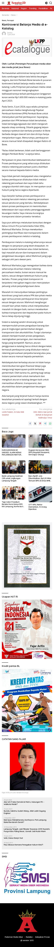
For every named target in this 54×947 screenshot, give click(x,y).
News (4, 20)
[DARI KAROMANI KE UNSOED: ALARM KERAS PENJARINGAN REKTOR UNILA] (13, 441)
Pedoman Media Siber (14, 937)
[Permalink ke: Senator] (4, 33)
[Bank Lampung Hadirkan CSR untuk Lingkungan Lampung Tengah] (13, 467)
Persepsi (10, 20)
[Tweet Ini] (35, 423)
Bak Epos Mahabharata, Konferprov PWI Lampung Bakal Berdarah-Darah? (25, 821)
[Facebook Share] (30, 423)
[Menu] (3, 3)
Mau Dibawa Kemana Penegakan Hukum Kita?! (23, 845)
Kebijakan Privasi (42, 937)
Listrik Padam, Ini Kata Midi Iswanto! (13, 412)
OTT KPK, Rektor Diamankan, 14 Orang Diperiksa (38, 506)
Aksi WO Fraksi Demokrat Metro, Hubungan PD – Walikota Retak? (24, 803)
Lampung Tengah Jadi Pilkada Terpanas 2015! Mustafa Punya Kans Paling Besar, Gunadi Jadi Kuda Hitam (27, 830)
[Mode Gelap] (46, 3)
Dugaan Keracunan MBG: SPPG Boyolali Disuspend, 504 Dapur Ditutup (39, 452)
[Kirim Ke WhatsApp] (50, 423)
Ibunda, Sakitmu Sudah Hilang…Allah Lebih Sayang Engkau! (25, 812)
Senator (9, 33)
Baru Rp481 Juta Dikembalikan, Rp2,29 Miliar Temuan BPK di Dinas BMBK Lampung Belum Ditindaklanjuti (40, 478)
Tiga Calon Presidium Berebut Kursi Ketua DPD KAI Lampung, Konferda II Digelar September (12, 504)
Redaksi (29, 937)
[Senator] (16, 3)
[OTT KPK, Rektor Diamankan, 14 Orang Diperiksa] (40, 494)
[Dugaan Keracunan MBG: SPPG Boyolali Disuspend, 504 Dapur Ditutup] (40, 441)
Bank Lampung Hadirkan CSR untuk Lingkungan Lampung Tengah (12, 478)
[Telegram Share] (45, 423)
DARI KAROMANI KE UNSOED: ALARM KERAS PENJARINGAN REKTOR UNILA (11, 452)
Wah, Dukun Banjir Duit (13, 838)
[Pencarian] (50, 3)
